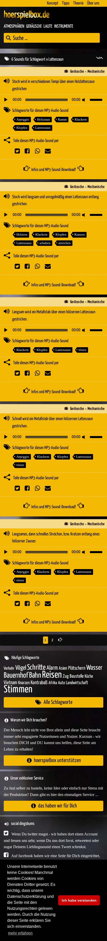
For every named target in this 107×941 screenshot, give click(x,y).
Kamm (62, 119)
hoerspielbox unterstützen (57, 760)
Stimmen (18, 689)
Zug (66, 676)
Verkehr (9, 668)
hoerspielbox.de (27, 14)
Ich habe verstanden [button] (79, 900)
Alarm (52, 668)
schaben (45, 243)
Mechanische (96, 71)
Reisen (52, 675)
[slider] (97, 99)
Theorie (78, 3)
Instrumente (63, 26)
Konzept (52, 3)
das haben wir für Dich (57, 805)
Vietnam (10, 682)
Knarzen (24, 683)
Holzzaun (43, 119)
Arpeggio (22, 119)
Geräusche (34, 26)
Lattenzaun (43, 128)
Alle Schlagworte (58, 702)
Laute (48, 26)
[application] (53, 100)
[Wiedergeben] (5, 99)
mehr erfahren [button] (20, 933)
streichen (64, 243)
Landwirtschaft (77, 683)
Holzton (21, 234)
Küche (89, 676)
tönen (82, 350)
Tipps (65, 3)
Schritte (36, 667)
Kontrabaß (39, 682)
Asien (63, 668)
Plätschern (76, 668)
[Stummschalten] (84, 99)
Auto (61, 683)
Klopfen (21, 128)
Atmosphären (14, 26)
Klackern (81, 119)
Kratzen (79, 234)
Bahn (35, 675)
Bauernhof (16, 675)
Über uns (93, 3)
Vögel (20, 668)
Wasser (94, 668)
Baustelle (77, 676)
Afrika (53, 683)
